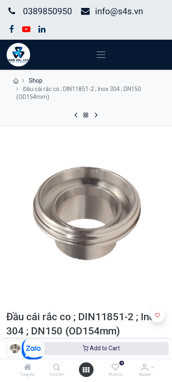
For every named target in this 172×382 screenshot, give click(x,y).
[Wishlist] (115, 367)
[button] (157, 314)
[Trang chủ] (27, 367)
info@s (108, 12)
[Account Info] (145, 367)
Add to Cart (104, 348)
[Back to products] (86, 115)
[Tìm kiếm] (57, 367)
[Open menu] (86, 370)
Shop (36, 80)
